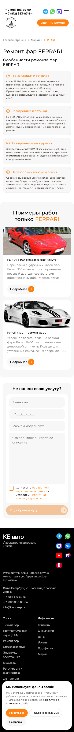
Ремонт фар (11, 641)
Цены (41, 636)
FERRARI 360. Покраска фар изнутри (32, 259)
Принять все (16, 712)
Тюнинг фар (11, 625)
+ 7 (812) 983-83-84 (19, 13)
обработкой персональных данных (32, 489)
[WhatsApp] (52, 11)
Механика (9, 662)
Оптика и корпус (14, 647)
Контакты (44, 625)
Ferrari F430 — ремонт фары (26, 332)
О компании (46, 631)
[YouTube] (59, 555)
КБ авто (13, 536)
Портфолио (45, 648)
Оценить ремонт (53, 22)
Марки (42, 654)
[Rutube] (68, 555)
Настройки (16, 721)
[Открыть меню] (66, 11)
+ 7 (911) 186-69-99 (18, 9)
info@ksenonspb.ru (14, 607)
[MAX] (59, 11)
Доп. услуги (11, 678)
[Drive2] (59, 565)
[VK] (68, 546)
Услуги (42, 642)
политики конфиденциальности (31, 496)
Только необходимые (45, 712)
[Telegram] (45, 11)
